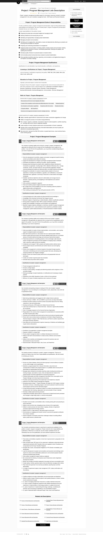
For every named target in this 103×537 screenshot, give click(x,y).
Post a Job (77, 1)
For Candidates (25, 3)
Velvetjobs (18, 2)
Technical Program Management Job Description (55, 517)
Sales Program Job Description (52, 521)
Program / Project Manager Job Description (29, 505)
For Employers (33, 3)
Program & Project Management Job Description (30, 500)
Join (81, 1)
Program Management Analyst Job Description (30, 513)
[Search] (50, 1)
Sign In (84, 1)
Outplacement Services (82, 534)
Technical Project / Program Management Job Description (55, 501)
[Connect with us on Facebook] (24, 534)
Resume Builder (75, 534)
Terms (67, 534)
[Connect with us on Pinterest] (26, 534)
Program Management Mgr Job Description (29, 517)
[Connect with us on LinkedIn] (28, 534)
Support (63, 534)
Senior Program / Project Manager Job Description (30, 509)
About (61, 534)
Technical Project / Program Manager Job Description (54, 509)
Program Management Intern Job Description (54, 513)
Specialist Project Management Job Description (30, 521)
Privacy (69, 534)
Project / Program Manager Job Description (54, 505)
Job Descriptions (33, 8)
